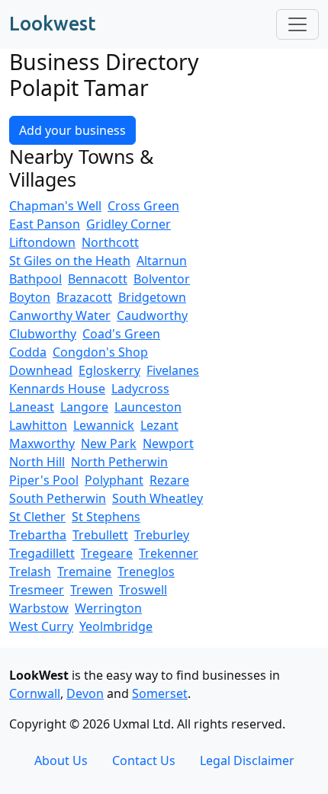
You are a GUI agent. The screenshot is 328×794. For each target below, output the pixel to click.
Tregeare (107, 553)
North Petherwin (119, 461)
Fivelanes (172, 370)
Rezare (169, 480)
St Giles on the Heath (69, 260)
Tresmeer (36, 589)
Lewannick (103, 425)
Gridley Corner (128, 224)
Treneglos (146, 571)
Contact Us (143, 760)
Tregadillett (42, 553)
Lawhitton (38, 425)
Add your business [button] (72, 130)
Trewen (91, 589)
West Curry (41, 626)
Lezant (159, 425)
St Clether (37, 516)
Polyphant (114, 480)
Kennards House (57, 388)
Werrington (108, 608)
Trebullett (100, 535)
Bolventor (161, 279)
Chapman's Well (55, 205)
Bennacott (97, 279)
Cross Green (143, 205)
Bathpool (35, 279)
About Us (61, 760)
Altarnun (162, 260)
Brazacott (84, 297)
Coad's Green (121, 333)
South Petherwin (57, 498)
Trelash (30, 571)
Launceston (148, 407)
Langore (84, 407)
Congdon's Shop (100, 352)
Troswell (143, 589)
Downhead (40, 370)
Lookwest (52, 23)
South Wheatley (157, 498)
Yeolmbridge (116, 626)
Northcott (110, 242)
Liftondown (42, 242)
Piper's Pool (44, 480)
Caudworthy (152, 315)
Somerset (160, 693)
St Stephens (106, 516)
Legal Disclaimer (247, 760)
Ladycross (140, 388)
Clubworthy (42, 333)
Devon (85, 693)
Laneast (31, 407)
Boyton (29, 297)
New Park (109, 443)
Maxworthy (42, 443)
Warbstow (39, 608)
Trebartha (37, 535)
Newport (168, 443)
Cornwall (34, 693)
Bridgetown (152, 297)
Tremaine (84, 571)
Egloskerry (109, 370)
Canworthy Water (60, 315)
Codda (28, 352)
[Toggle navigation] (297, 24)
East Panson (44, 224)
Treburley (161, 535)
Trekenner (168, 553)
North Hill (37, 461)
